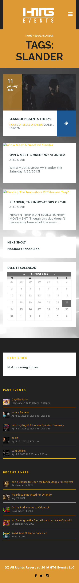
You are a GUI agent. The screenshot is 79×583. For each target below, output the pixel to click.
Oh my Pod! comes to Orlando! (30, 507)
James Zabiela (20, 412)
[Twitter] (40, 575)
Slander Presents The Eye (30, 119)
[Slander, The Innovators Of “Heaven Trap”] (36, 192)
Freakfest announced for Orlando (32, 494)
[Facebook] (35, 575)
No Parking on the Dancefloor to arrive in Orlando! (42, 520)
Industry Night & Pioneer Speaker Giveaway (38, 425)
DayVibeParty (20, 399)
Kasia (15, 438)
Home (28, 36)
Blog (38, 36)
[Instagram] (46, 575)
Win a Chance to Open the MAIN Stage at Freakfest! (42, 482)
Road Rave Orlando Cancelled (29, 533)
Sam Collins (19, 451)
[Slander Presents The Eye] (39, 92)
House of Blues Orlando (26, 124)
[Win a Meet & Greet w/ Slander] (28, 145)
